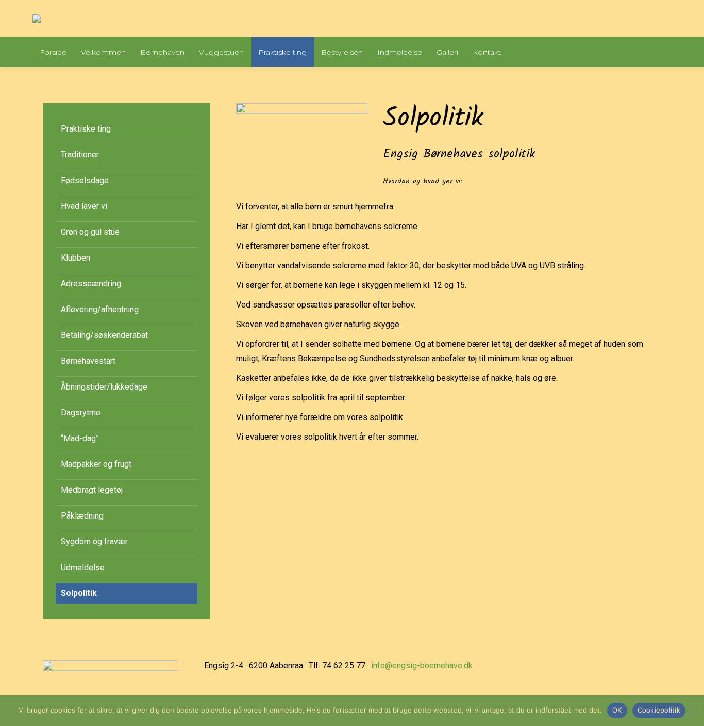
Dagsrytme (80, 412)
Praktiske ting (86, 129)
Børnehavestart (88, 361)
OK (617, 710)
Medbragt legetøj (92, 490)
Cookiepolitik (659, 710)
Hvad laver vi (84, 206)
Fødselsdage (85, 180)
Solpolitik (79, 593)
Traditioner (80, 154)
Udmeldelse (83, 567)
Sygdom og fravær (94, 541)
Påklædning (82, 516)
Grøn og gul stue (90, 232)
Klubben (75, 258)
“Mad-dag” (80, 438)
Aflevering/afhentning (100, 309)
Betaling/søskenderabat (104, 335)
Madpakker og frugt (96, 464)
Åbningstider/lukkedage (104, 387)
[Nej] (691, 710)
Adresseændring (91, 283)
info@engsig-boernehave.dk (422, 665)
